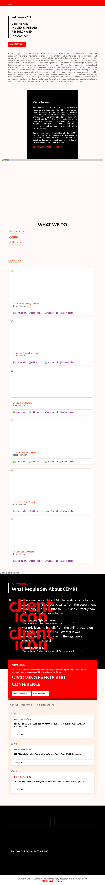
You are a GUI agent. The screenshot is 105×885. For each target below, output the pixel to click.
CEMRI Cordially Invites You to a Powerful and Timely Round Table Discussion (47, 754)
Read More (19, 735)
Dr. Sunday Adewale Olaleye (25, 353)
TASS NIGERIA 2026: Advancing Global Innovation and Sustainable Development (49, 782)
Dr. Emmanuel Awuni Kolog (25, 453)
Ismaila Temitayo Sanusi (24, 502)
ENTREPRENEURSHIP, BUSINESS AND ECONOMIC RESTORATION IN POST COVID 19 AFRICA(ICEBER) (49, 725)
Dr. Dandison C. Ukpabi (23, 552)
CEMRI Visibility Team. (52, 881)
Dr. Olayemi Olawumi (22, 403)
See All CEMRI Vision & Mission (47, 147)
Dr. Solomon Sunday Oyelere (26, 304)
